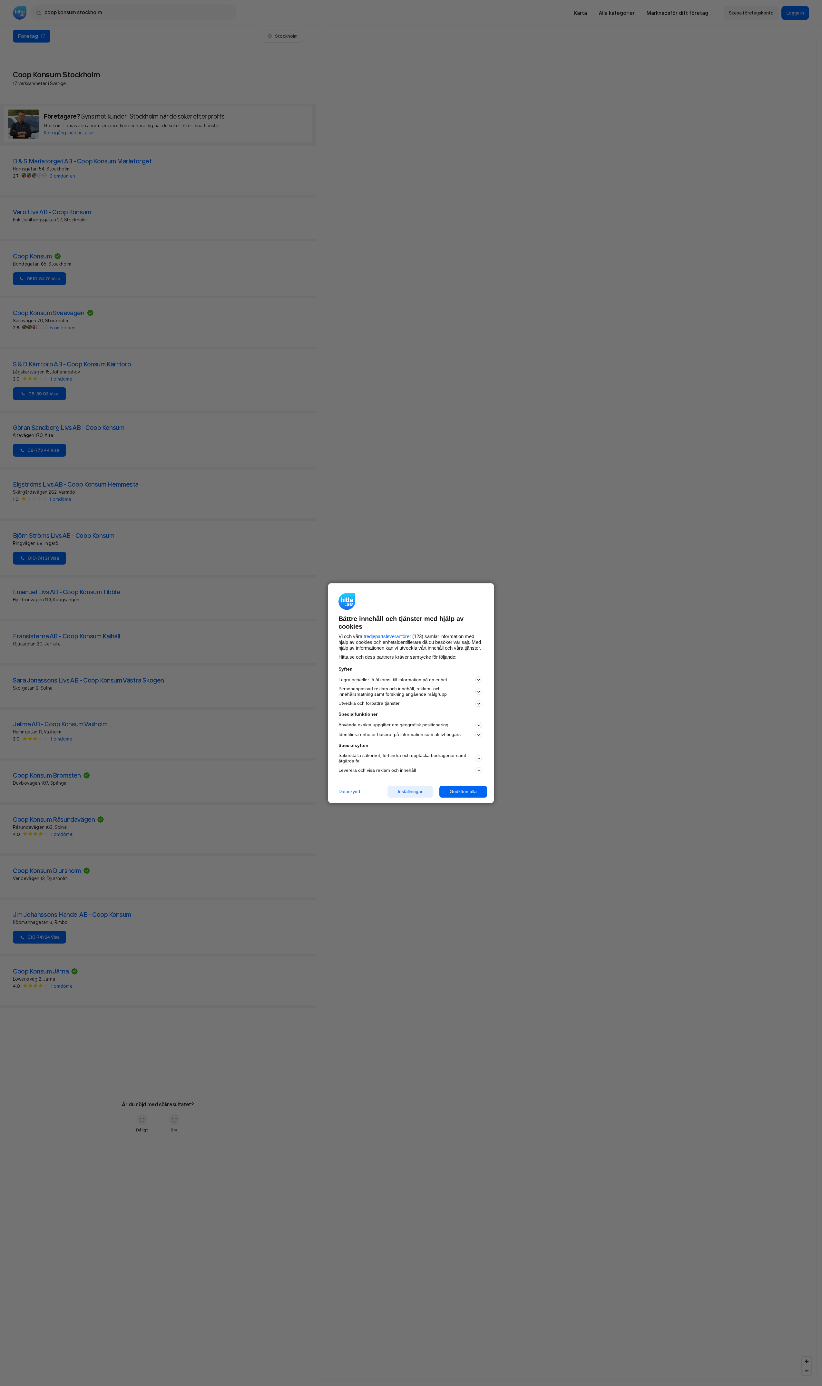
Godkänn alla (463, 791)
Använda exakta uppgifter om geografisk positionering (393, 725)
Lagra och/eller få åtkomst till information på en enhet (392, 679)
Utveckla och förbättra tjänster (369, 703)
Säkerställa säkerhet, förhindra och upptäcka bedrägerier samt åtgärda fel (402, 758)
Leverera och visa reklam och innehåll (377, 770)
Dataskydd (349, 791)
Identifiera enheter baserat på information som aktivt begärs (399, 734)
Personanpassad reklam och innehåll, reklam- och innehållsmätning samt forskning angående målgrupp (392, 691)
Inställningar (410, 791)
